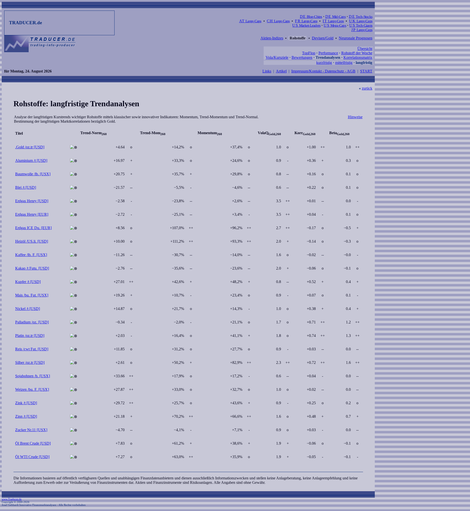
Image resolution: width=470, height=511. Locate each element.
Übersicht (364, 49)
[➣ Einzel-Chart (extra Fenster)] (73, 147)
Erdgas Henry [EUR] (31, 214)
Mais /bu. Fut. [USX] (31, 295)
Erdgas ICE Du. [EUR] (33, 228)
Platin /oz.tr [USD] (29, 335)
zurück (367, 88)
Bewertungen (302, 57)
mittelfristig (343, 62)
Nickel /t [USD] (27, 309)
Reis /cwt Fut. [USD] (31, 349)
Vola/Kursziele (277, 57)
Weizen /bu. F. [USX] (32, 389)
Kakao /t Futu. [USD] (32, 268)
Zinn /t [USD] (26, 416)
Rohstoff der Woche (356, 53)
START (366, 71)
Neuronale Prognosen (355, 38)
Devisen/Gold (322, 38)
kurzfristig (324, 62)
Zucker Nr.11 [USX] (31, 430)
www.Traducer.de (12, 499)
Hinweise (355, 117)
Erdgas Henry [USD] (31, 201)
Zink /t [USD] (26, 403)
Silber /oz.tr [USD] (30, 362)
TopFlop (308, 53)
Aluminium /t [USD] (31, 160)
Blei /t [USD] (25, 187)
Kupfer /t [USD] (28, 282)
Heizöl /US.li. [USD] (31, 241)
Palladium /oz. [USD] (32, 322)
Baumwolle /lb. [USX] (32, 174)
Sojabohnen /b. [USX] (32, 376)
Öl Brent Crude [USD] (33, 443)
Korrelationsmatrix (357, 57)
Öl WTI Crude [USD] (32, 457)
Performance (328, 53)
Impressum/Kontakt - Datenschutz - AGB (323, 71)
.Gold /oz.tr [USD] (29, 147)
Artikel (281, 71)
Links (266, 71)
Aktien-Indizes (271, 38)
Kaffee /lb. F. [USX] (31, 255)
